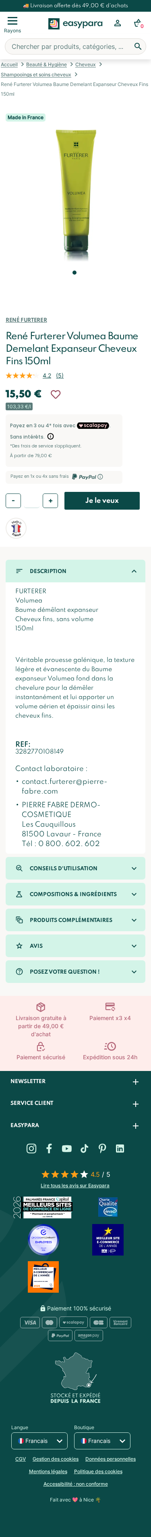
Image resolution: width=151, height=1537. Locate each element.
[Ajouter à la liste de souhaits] (55, 395)
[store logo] (75, 33)
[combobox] (75, 46)
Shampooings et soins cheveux (36, 74)
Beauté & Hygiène (46, 64)
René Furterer (26, 320)
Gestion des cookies (56, 1459)
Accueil (9, 64)
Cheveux (85, 64)
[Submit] (138, 46)
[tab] (75, 1082)
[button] (73, 284)
